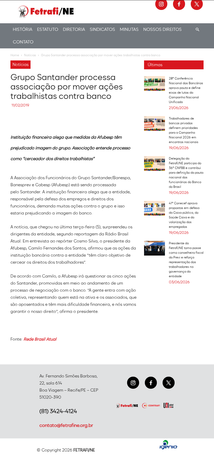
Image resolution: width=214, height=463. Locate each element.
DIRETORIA (74, 29)
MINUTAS (129, 29)
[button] (197, 29)
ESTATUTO (47, 29)
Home (14, 55)
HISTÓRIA (22, 29)
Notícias (30, 55)
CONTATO (23, 42)
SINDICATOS (102, 29)
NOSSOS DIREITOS (162, 29)
